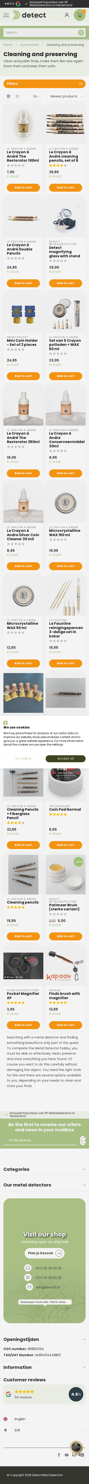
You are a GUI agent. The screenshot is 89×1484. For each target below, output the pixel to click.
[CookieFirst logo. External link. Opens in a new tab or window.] (5, 723)
